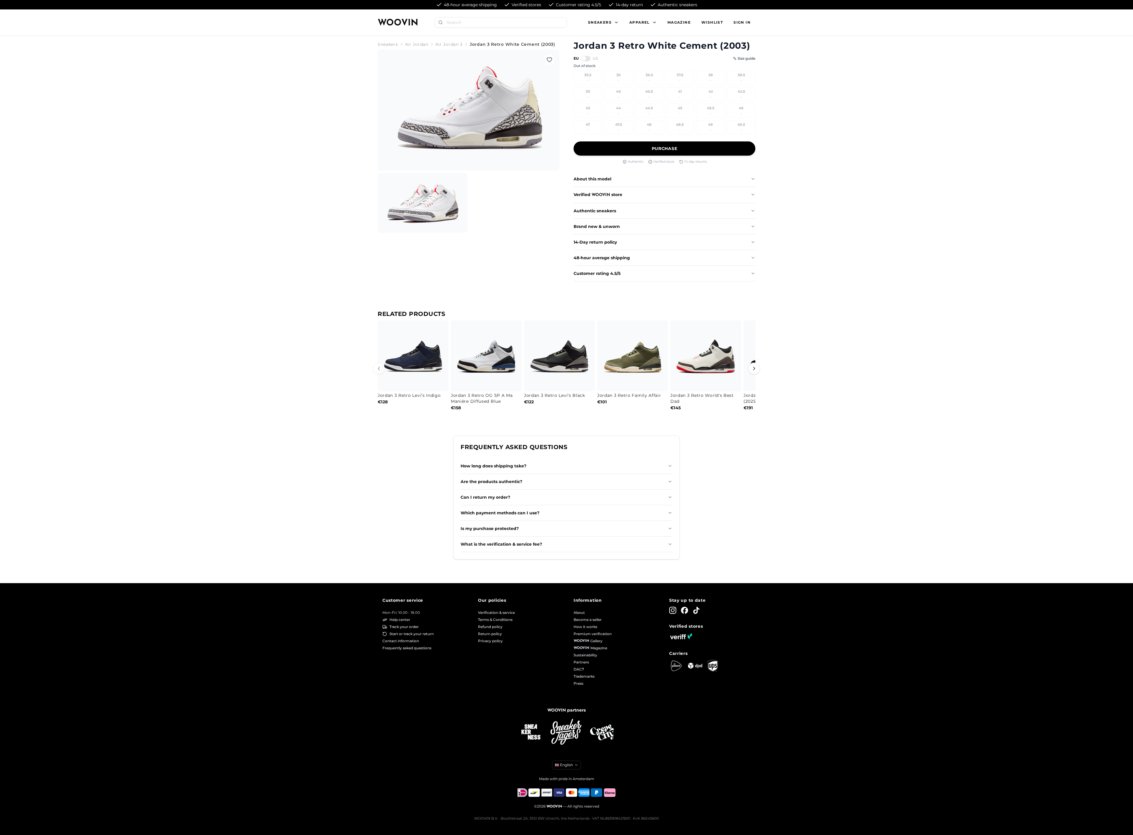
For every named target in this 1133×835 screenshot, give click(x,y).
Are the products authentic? (491, 481)
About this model (592, 179)
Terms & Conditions (495, 619)
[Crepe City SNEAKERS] (602, 732)
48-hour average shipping (602, 257)
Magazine (679, 22)
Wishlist (712, 22)
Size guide (746, 58)
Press (578, 683)
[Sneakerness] (531, 732)
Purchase (664, 148)
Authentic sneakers (595, 210)
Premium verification (593, 634)
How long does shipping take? (493, 466)
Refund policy (490, 626)
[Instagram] (672, 610)
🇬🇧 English (564, 765)
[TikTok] (696, 610)
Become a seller (588, 619)
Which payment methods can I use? (500, 513)
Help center (399, 619)
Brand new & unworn (597, 226)
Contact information (400, 641)
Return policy (490, 634)
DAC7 (579, 669)
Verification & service (496, 612)
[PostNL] (676, 666)
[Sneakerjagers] (566, 732)
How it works (585, 626)
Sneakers (388, 44)
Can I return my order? (485, 497)
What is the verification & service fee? (501, 544)
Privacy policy (490, 641)
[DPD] (695, 666)
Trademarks (584, 676)
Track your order (404, 626)
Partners (581, 662)
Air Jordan (416, 44)
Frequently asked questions (406, 648)
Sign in (742, 22)
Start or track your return (411, 634)
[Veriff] (681, 636)
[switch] (585, 58)
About (579, 612)
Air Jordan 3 (449, 44)
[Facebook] (684, 610)
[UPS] (713, 666)
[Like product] (549, 59)
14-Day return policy (595, 242)
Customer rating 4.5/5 (597, 273)
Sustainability (585, 655)
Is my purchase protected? (490, 528)
